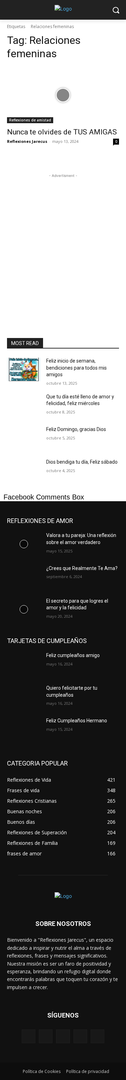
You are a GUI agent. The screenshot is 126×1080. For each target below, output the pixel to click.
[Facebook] (28, 1036)
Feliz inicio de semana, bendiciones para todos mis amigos (76, 367)
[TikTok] (80, 1036)
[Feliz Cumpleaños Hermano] (24, 729)
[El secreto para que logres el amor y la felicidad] (24, 609)
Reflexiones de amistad (30, 120)
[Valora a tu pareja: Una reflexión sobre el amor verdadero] (24, 544)
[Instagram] (45, 1036)
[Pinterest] (63, 1036)
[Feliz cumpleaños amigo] (24, 664)
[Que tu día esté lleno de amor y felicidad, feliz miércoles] (24, 405)
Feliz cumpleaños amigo (73, 655)
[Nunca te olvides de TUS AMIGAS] (63, 95)
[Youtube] (97, 1036)
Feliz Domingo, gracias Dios (76, 429)
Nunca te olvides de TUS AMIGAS (62, 132)
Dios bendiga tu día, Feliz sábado (82, 462)
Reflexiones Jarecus (27, 141)
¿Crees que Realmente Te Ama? (82, 568)
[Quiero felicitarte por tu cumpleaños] (24, 696)
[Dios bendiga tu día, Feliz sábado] (24, 470)
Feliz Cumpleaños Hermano (76, 720)
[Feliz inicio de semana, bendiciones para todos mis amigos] (24, 369)
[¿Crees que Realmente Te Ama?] (24, 577)
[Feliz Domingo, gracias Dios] (24, 438)
